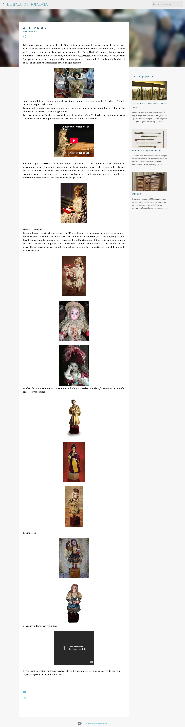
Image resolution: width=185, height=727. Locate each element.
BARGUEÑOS (137, 194)
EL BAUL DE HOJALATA (27, 4)
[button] (24, 36)
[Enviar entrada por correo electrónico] (24, 693)
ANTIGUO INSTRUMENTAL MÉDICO (146, 151)
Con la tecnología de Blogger (94, 723)
